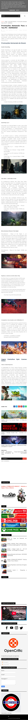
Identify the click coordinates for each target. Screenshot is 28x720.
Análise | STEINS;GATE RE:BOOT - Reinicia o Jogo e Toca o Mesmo (17, 560)
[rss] (8, 716)
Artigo (6, 21)
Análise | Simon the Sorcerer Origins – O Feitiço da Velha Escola (13, 420)
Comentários (6, 664)
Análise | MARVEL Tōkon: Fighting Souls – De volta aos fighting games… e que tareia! (17, 544)
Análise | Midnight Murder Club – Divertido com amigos (13, 433)
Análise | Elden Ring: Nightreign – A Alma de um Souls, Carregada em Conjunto (13, 446)
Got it (17, 10)
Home (2, 21)
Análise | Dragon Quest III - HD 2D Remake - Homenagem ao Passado (17, 549)
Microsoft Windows (12, 21)
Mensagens (5, 662)
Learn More (12, 10)
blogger (24, 458)
